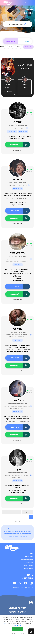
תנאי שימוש (30, 563)
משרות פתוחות (28, 569)
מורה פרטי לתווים (19, 529)
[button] (31, 631)
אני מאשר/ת (17, 629)
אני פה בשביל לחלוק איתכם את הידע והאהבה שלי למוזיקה (17, 137)
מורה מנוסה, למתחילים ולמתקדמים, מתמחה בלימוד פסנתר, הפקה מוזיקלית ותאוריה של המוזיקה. (17, 418)
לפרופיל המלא (17, 150)
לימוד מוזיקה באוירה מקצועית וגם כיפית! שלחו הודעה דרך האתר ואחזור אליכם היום (17, 488)
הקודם (26, 512)
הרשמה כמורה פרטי (27, 560)
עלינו (31, 554)
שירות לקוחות (29, 557)
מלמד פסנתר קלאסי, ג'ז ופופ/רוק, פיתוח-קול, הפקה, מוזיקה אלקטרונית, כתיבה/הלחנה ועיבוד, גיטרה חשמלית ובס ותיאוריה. (17, 348)
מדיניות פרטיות (28, 566)
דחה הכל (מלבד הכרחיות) (17, 633)
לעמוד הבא (13, 512)
